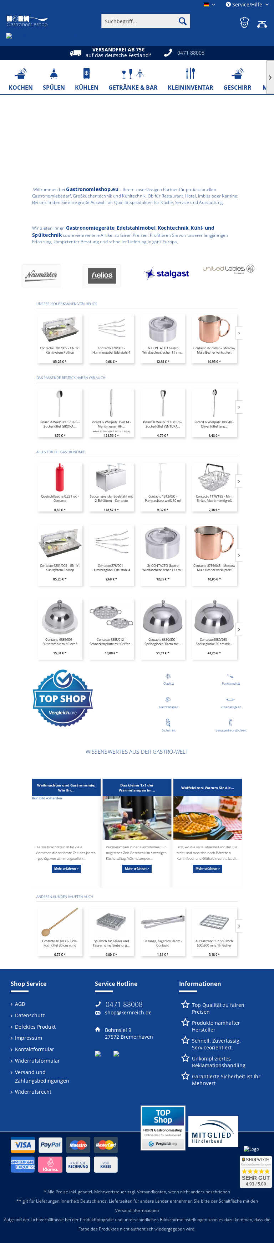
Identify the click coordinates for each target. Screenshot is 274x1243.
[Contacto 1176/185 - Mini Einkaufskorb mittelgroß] (214, 477)
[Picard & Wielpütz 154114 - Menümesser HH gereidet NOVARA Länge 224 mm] (111, 403)
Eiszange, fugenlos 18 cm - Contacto (162, 943)
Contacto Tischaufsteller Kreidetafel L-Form (214, 350)
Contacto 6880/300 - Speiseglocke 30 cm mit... (162, 642)
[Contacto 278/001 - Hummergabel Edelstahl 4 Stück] (59, 329)
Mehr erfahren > (66, 869)
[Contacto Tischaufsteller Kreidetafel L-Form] (214, 329)
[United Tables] (168, 277)
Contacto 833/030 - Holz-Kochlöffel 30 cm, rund (59, 943)
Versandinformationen (137, 1210)
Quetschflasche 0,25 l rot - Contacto (60, 498)
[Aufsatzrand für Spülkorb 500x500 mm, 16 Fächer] (214, 922)
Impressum (28, 1037)
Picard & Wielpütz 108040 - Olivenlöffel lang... (214, 424)
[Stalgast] (107, 277)
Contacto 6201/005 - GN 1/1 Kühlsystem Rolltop (60, 568)
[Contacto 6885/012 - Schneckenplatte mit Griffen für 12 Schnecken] (111, 617)
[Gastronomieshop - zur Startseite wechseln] (27, 21)
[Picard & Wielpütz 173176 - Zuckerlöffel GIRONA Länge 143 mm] (59, 403)
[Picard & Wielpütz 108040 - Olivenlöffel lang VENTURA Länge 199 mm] (214, 403)
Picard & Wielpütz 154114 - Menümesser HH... (111, 424)
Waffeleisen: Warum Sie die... (207, 787)
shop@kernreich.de (128, 1012)
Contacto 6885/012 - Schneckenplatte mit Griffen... (111, 642)
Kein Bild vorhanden (47, 798)
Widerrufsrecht (33, 1091)
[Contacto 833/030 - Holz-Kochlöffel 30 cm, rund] (59, 922)
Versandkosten (151, 1192)
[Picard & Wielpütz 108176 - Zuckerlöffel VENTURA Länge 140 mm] (162, 403)
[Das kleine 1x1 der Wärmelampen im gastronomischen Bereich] (137, 818)
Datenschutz (30, 1015)
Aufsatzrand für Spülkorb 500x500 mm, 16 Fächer (214, 943)
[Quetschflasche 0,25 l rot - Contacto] (59, 477)
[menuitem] (146, 21)
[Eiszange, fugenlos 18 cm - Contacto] (162, 922)
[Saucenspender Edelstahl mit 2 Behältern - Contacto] (111, 477)
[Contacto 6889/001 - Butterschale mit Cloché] (59, 617)
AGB (20, 1003)
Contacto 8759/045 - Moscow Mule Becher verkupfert (162, 350)
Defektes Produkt (35, 1026)
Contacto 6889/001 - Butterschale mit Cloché (59, 642)
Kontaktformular (34, 1049)
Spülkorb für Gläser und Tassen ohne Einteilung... (111, 943)
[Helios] (46, 277)
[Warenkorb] (262, 21)
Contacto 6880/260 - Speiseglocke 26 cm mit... (214, 642)
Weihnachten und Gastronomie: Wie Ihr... (66, 788)
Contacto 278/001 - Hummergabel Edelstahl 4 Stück (59, 350)
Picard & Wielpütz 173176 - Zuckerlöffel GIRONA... (60, 424)
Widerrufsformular (37, 1060)
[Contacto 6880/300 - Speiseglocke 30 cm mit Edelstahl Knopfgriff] (162, 617)
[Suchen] (182, 21)
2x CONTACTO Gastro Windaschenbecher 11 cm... (111, 350)
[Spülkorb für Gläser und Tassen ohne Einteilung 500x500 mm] (111, 922)
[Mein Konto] (245, 21)
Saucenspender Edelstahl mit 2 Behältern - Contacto (111, 498)
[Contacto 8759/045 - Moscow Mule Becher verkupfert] (162, 329)
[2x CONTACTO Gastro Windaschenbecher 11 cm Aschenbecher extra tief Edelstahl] (111, 329)
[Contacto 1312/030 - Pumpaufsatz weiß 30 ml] (162, 477)
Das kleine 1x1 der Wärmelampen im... (137, 788)
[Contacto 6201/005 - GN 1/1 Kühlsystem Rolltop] (59, 543)
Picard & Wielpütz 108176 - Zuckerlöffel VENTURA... (162, 424)
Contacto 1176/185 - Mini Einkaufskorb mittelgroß (214, 498)
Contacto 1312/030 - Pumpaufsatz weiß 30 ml (163, 498)
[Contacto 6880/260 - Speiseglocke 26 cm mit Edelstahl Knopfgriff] (214, 617)
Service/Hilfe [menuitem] (247, 4)
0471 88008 (124, 1004)
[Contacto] (229, 277)
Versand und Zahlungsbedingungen (42, 1076)
